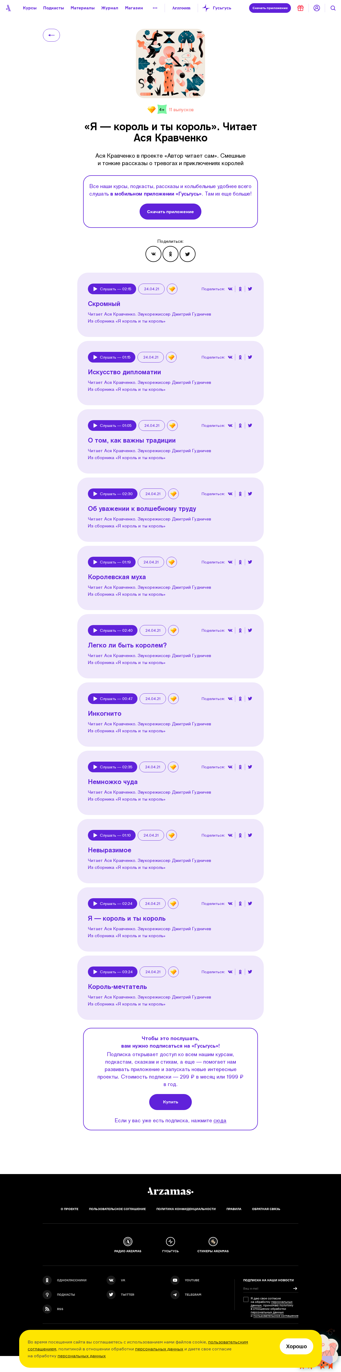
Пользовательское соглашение (117, 1209)
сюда (219, 1120)
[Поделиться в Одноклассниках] (170, 253)
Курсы (29, 7)
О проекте (69, 1209)
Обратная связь (266, 1209)
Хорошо (296, 1346)
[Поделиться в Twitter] (187, 253)
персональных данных (159, 1348)
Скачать (270, 8)
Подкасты (53, 7)
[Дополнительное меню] (155, 8)
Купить (170, 1101)
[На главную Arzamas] (8, 8)
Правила (233, 1209)
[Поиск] (333, 8)
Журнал (109, 7)
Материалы (83, 7)
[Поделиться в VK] (153, 253)
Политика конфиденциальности (186, 1209)
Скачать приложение (170, 211)
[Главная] (170, 1191)
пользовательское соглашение (275, 1316)
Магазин (134, 7)
